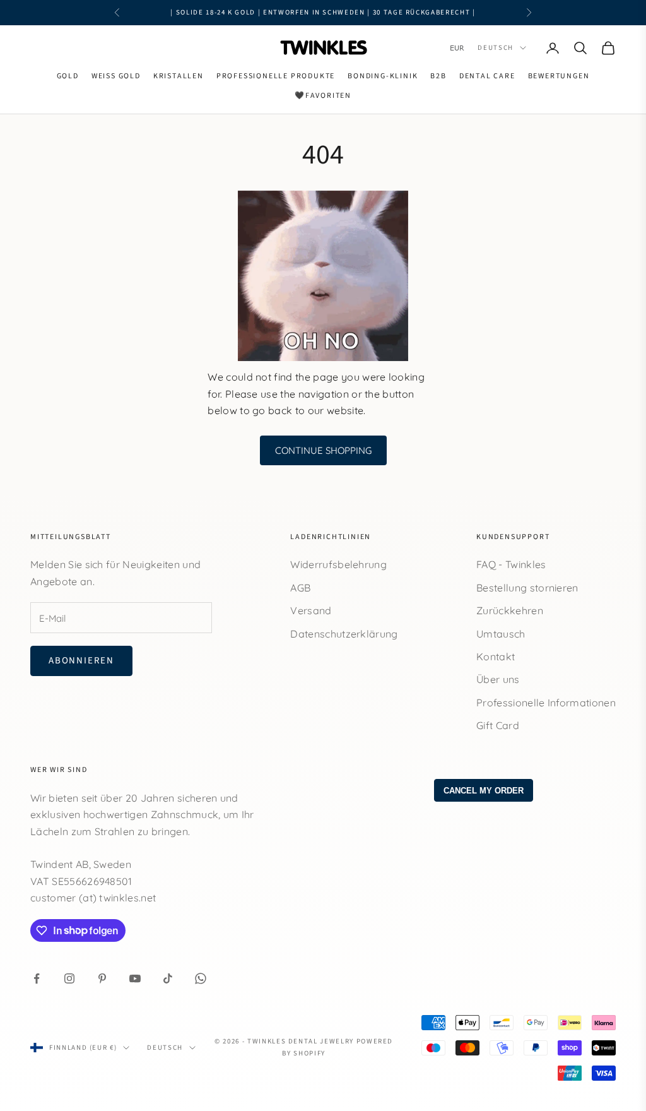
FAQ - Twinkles (511, 564)
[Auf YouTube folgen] (135, 978)
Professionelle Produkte (275, 76)
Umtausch (501, 633)
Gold (68, 76)
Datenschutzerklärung (343, 633)
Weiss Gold (116, 76)
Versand (310, 610)
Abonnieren (81, 660)
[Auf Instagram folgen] (69, 978)
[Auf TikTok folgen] (168, 978)
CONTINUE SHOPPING (323, 450)
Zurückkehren (509, 610)
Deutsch (496, 47)
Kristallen (178, 76)
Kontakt (495, 656)
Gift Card (497, 725)
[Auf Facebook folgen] (36, 978)
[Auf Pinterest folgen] (102, 978)
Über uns (498, 679)
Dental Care (487, 76)
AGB (300, 587)
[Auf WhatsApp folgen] (200, 978)
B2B (438, 76)
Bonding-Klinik (383, 76)
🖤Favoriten (323, 95)
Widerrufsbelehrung (338, 564)
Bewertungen (559, 76)
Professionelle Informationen (546, 702)
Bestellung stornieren (527, 587)
